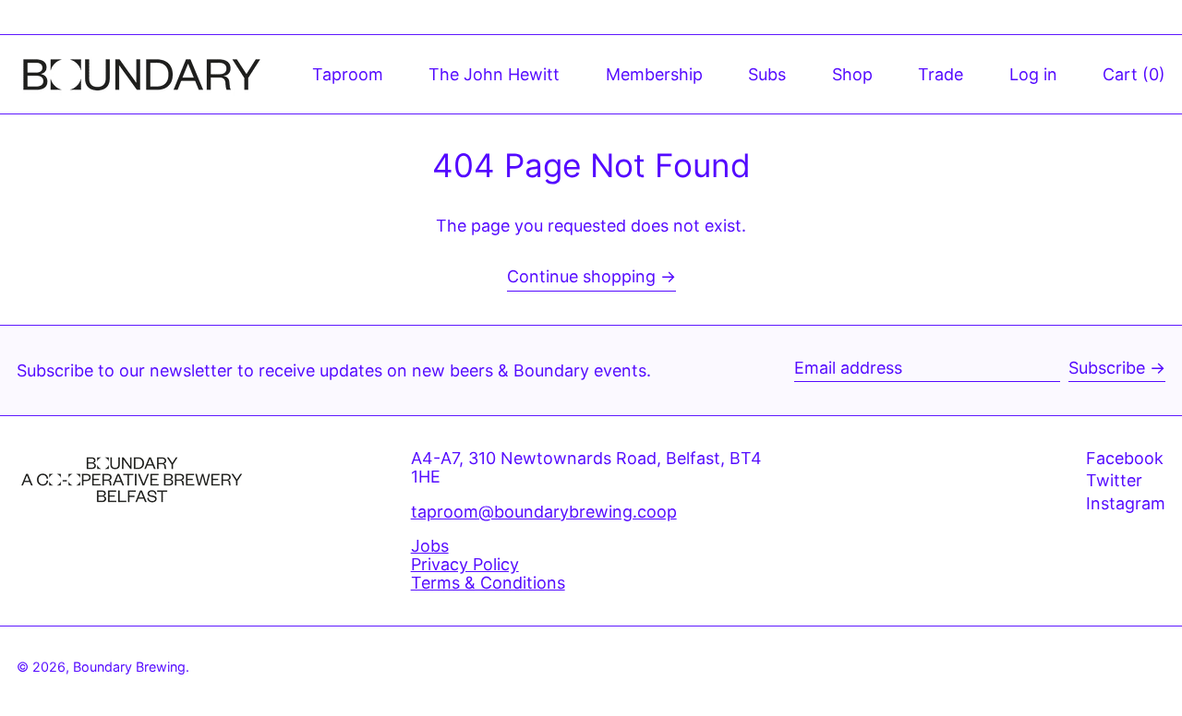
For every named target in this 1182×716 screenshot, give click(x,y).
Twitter (1114, 480)
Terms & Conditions (488, 582)
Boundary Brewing (129, 666)
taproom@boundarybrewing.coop (544, 511)
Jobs (430, 545)
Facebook (1125, 458)
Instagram (1125, 504)
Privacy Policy (465, 564)
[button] (1134, 74)
